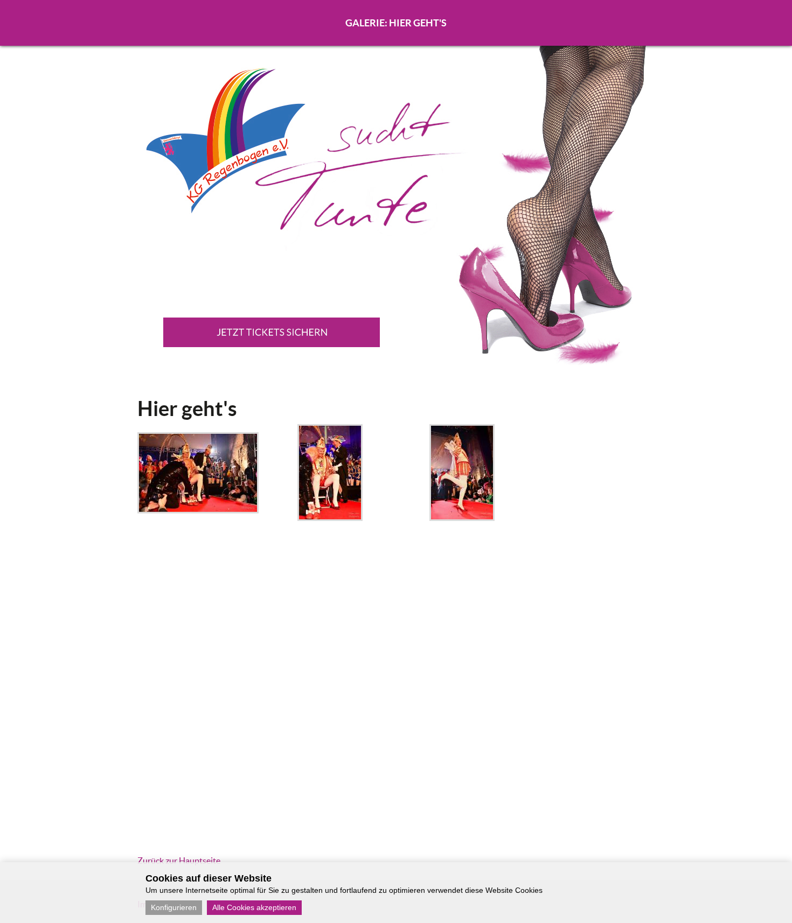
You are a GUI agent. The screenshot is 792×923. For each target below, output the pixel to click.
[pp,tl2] (462, 518)
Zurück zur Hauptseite (178, 860)
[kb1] (198, 510)
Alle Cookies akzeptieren (254, 907)
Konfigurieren (174, 907)
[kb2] (330, 518)
